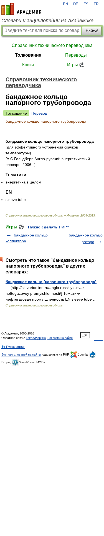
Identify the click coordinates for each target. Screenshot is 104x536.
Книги (28, 64)
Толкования (28, 55)
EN (65, 4)
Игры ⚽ (76, 64)
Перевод (39, 113)
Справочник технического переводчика (52, 45)
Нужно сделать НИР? (48, 227)
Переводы (76, 55)
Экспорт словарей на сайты (21, 354)
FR (96, 4)
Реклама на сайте (60, 337)
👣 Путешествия (13, 346)
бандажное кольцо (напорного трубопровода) (51, 282)
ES (85, 4)
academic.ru (21, 9)
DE (75, 4)
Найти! (92, 31)
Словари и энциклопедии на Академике (47, 20)
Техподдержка (36, 337)
